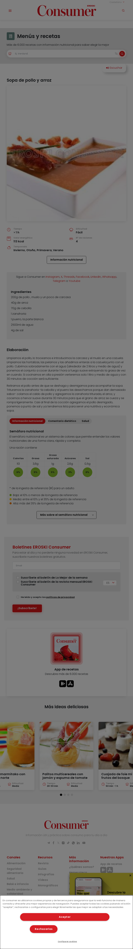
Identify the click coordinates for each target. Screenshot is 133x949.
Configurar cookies (67, 941)
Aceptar (64, 917)
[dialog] (66, 922)
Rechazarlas (43, 929)
